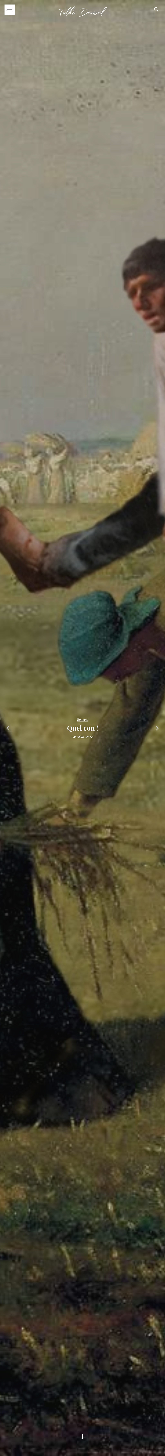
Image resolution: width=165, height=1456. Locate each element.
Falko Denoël (85, 737)
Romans (82, 719)
